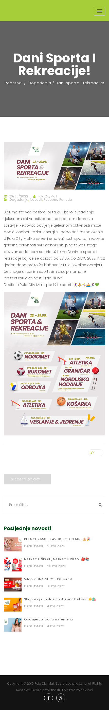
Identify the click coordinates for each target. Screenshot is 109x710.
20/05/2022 (18, 196)
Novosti (36, 199)
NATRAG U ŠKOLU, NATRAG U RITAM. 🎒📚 (56, 559)
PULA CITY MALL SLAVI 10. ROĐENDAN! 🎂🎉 (57, 539)
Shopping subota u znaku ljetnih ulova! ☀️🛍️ (60, 599)
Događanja (39, 83)
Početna (13, 83)
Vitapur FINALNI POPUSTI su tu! (48, 579)
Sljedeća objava (25, 479)
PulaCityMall (47, 196)
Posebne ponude (58, 199)
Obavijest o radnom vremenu (48, 619)
